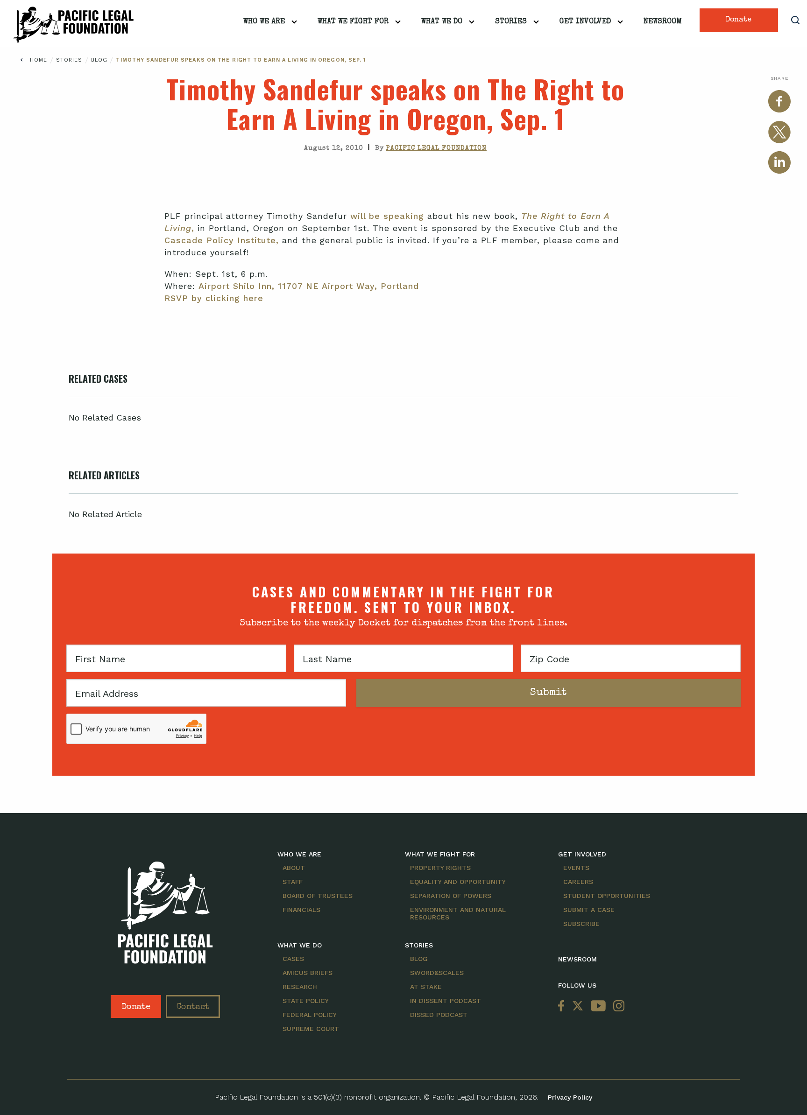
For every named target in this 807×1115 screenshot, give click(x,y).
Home (38, 60)
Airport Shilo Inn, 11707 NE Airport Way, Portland (308, 286)
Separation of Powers (450, 895)
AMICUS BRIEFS (308, 972)
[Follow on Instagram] (616, 1006)
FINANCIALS (301, 909)
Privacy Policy (570, 1097)
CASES (293, 958)
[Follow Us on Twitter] (577, 1006)
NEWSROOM (577, 959)
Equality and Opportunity (458, 881)
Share (779, 78)
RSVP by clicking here (213, 298)
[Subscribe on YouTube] (598, 1006)
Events (576, 867)
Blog (100, 60)
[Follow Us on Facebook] (563, 1006)
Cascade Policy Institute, (221, 240)
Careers (578, 881)
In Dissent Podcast (445, 1000)
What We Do (441, 22)
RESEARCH (300, 986)
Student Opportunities (606, 895)
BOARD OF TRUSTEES (318, 895)
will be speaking (387, 216)
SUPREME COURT (311, 1028)
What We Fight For (353, 22)
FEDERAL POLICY (310, 1014)
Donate (738, 20)
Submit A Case (589, 909)
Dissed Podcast (438, 1014)
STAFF (293, 881)
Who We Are (264, 22)
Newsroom (663, 22)
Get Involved (585, 22)
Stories (511, 22)
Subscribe (581, 923)
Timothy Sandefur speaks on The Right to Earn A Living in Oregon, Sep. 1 (241, 60)
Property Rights (440, 867)
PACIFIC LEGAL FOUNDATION (436, 148)
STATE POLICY (306, 1000)
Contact (193, 1007)
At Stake (426, 986)
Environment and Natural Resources (458, 913)
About (294, 867)
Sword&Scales (437, 972)
